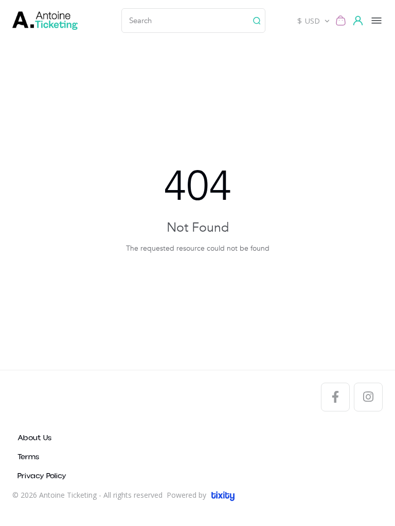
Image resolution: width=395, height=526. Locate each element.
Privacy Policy (41, 476)
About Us (34, 438)
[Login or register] (359, 20)
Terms (28, 457)
